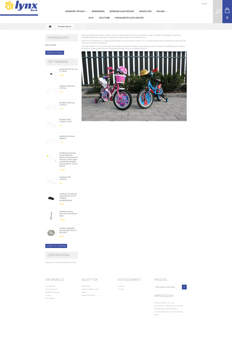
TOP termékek (58, 62)
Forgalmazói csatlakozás (129, 18)
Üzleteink (104, 18)
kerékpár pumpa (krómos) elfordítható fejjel (68, 213)
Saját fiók (90, 279)
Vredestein (145, 11)
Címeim (84, 292)
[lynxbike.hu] (19, 8)
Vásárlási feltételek (52, 292)
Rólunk (160, 11)
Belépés (204, 3)
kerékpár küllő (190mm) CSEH (65, 120)
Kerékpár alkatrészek (122, 11)
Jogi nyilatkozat (51, 289)
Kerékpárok (98, 11)
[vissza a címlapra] (50, 26)
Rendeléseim (86, 286)
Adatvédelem (50, 298)
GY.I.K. (91, 18)
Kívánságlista (58, 37)
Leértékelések (59, 255)
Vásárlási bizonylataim (90, 289)
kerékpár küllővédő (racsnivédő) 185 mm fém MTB (68, 230)
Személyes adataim (88, 295)
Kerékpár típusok (75, 11)
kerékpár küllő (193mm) (65, 178)
